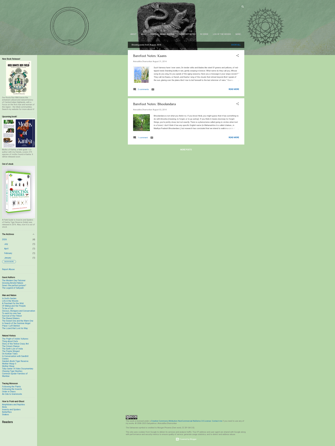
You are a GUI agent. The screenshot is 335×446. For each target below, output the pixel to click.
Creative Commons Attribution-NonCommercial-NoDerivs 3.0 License (181, 421)
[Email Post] (152, 90)
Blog (143, 34)
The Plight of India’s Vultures (15, 339)
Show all (236, 45)
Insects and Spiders (11, 409)
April (6, 248)
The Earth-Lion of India (12, 348)
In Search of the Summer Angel (16, 323)
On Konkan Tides (10, 353)
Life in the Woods (10, 301)
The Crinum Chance (10, 346)
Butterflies (7, 412)
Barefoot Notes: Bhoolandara (154, 104)
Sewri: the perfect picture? (14, 285)
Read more (234, 89)
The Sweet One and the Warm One (17, 321)
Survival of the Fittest (12, 316)
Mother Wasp (8, 366)
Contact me (217, 421)
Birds (4, 407)
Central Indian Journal (163, 34)
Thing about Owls (10, 341)
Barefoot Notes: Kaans (150, 56)
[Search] (242, 7)
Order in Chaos (9, 391)
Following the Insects (12, 389)
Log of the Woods (222, 34)
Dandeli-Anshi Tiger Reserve (15, 361)
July (6, 244)
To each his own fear (11, 313)
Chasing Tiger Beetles (12, 371)
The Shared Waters (10, 318)
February (8, 253)
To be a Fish (7, 308)
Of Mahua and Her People (14, 306)
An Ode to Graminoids (12, 394)
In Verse (204, 34)
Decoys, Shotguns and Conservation (18, 311)
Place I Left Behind (11, 326)
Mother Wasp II (9, 363)
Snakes (5, 414)
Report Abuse (8, 269)
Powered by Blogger (188, 439)
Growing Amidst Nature (12, 283)
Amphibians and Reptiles (13, 404)
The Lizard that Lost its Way (15, 328)
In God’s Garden (9, 298)
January (7, 258)
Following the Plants (11, 386)
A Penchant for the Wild (13, 303)
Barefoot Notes (187, 34)
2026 (4, 239)
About (133, 34)
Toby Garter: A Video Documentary (17, 368)
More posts (186, 150)
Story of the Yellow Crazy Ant (15, 343)
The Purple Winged (10, 351)
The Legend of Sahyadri (13, 288)
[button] (237, 56)
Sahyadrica (186, 18)
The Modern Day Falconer (14, 280)
